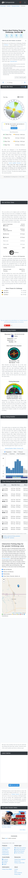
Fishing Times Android (21, 847)
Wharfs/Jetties (6, 573)
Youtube (5, 862)
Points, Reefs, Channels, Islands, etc (11, 576)
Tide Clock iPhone (19, 852)
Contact (16, 869)
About (15, 871)
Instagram (5, 861)
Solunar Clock (17, 861)
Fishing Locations (6, 847)
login (6, 838)
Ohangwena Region (16, 6)
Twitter (4, 864)
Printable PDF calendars (8, 537)
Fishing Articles (5, 854)
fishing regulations (6, 558)
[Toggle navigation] (25, 2)
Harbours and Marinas (8, 571)
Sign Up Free (14, 128)
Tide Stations (5, 849)
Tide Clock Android (20, 851)
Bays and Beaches (7, 569)
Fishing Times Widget (7, 869)
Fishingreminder (9, 2)
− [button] (3, 582)
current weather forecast (14, 163)
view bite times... (14, 61)
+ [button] (3, 579)
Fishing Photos (5, 852)
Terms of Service (18, 872)
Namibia (8, 6)
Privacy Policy (17, 874)
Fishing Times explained (19, 859)
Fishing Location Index (19, 862)
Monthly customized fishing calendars (11, 536)
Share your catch (14, 785)
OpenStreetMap (18, 612)
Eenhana (6, 44)
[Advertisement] (14, 18)
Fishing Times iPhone (20, 849)
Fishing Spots (3, 6)
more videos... (23, 829)
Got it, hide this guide (21, 77)
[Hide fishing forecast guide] (25, 41)
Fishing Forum (5, 851)
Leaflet (13, 612)
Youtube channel (15, 794)
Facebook (5, 859)
